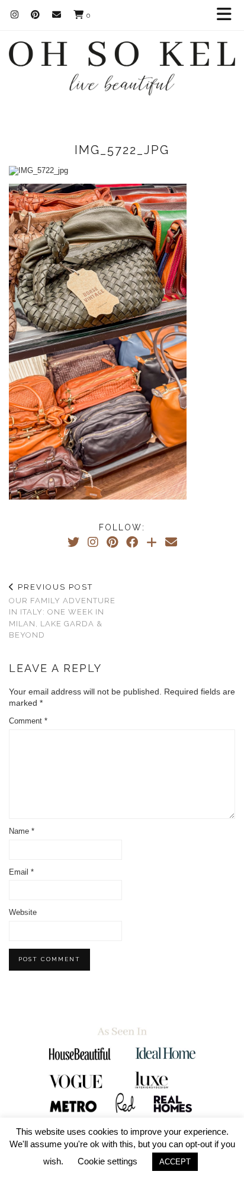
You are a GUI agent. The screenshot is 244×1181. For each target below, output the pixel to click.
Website (23, 912)
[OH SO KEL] (122, 61)
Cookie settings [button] (107, 1161)
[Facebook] (132, 542)
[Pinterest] (35, 14)
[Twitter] (73, 542)
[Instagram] (15, 14)
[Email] (57, 14)
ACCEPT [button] (175, 1161)
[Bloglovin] (151, 542)
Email (21, 872)
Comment (28, 720)
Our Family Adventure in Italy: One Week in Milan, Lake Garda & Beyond (62, 611)
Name (21, 831)
